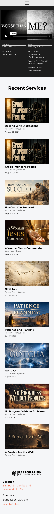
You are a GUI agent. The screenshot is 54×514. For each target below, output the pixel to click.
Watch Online (11, 504)
